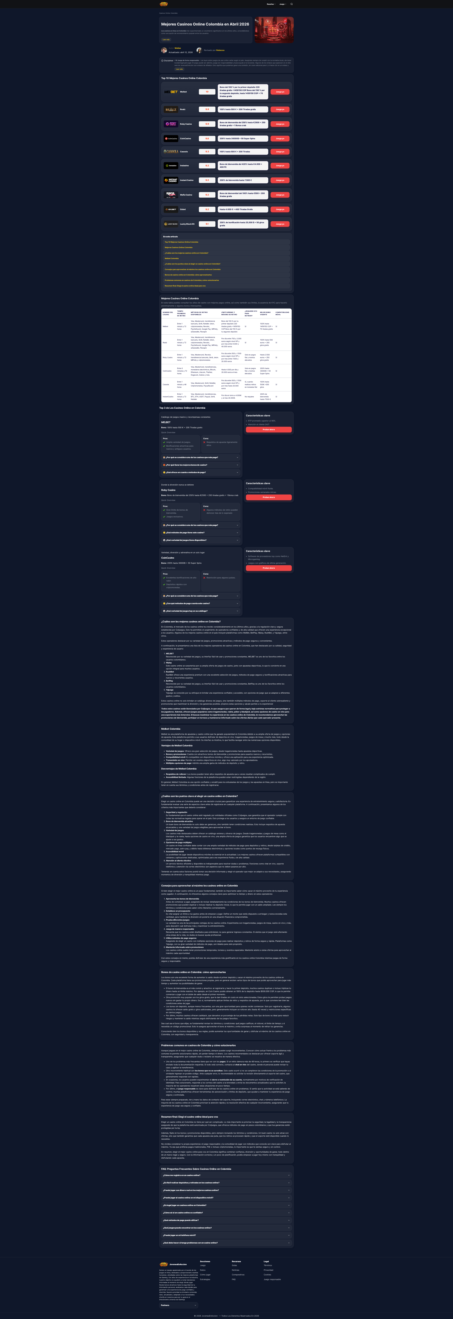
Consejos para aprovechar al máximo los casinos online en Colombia (192, 269)
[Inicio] (163, 4)
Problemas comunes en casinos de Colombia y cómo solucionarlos (192, 280)
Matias (178, 48)
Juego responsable (272, 1279)
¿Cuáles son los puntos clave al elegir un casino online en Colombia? (192, 264)
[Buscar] (291, 4)
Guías (234, 1265)
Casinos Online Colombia (168, 13)
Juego (282, 4)
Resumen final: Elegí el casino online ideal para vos (185, 286)
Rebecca (220, 50)
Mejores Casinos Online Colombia (178, 247)
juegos (207, 641)
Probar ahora (269, 429)
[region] (226, 355)
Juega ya (280, 92)
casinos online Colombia (253, 958)
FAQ (233, 1279)
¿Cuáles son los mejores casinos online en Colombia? (186, 253)
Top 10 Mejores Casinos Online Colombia (181, 242)
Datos (202, 1270)
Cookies (267, 1274)
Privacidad (268, 1270)
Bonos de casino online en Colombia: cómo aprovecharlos (188, 275)
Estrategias (205, 1279)
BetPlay (253, 633)
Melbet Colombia (172, 258)
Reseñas (270, 4)
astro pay (184, 848)
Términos (268, 1265)
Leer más (166, 39)
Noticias (235, 1270)
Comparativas (238, 1274)
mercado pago (172, 848)
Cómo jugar (205, 1274)
